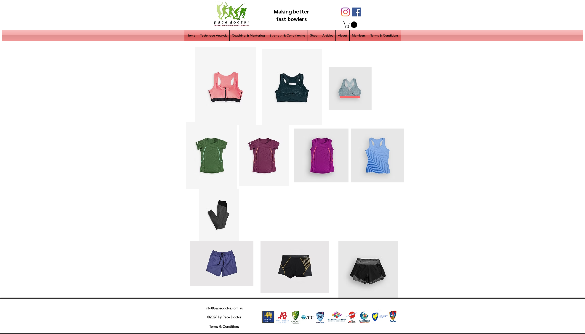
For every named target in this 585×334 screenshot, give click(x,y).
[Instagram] (345, 12)
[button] (351, 24)
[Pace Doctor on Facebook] (356, 12)
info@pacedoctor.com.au (224, 308)
